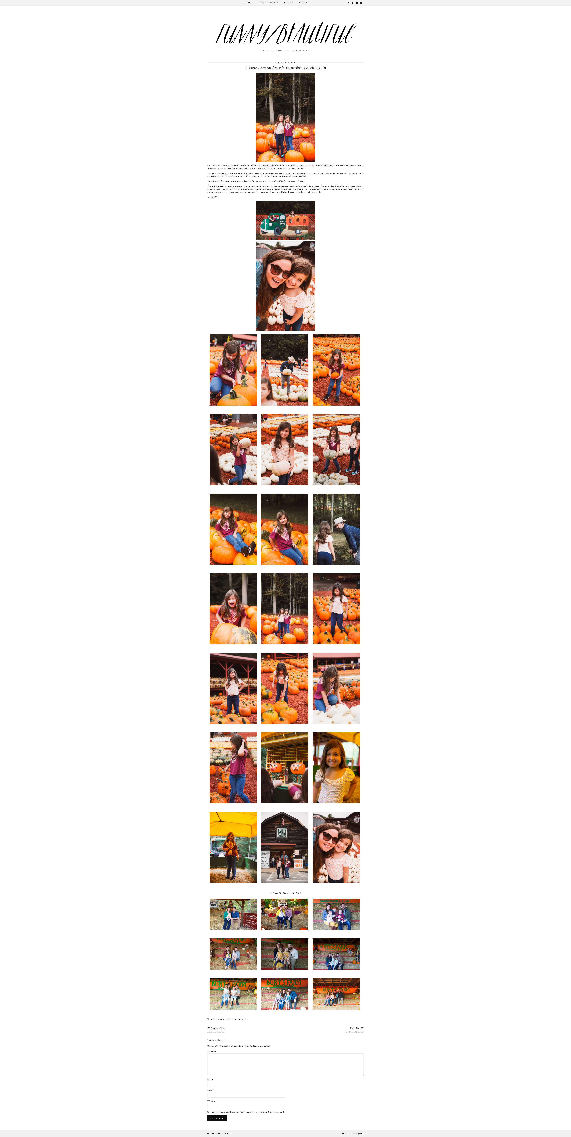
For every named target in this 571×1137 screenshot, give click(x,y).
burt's (220, 1019)
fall (227, 1019)
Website (211, 1101)
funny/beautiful (224, 1133)
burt (213, 1019)
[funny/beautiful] (285, 29)
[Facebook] (357, 3)
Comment (212, 1051)
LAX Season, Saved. (216, 1030)
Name (210, 1079)
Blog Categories (268, 3)
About (248, 3)
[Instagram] (349, 3)
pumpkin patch (239, 1019)
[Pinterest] (353, 3)
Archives (304, 3)
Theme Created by (351, 1133)
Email (210, 1090)
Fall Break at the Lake (354, 1030)
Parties (288, 3)
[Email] (361, 3)
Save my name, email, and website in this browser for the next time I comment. (248, 1112)
